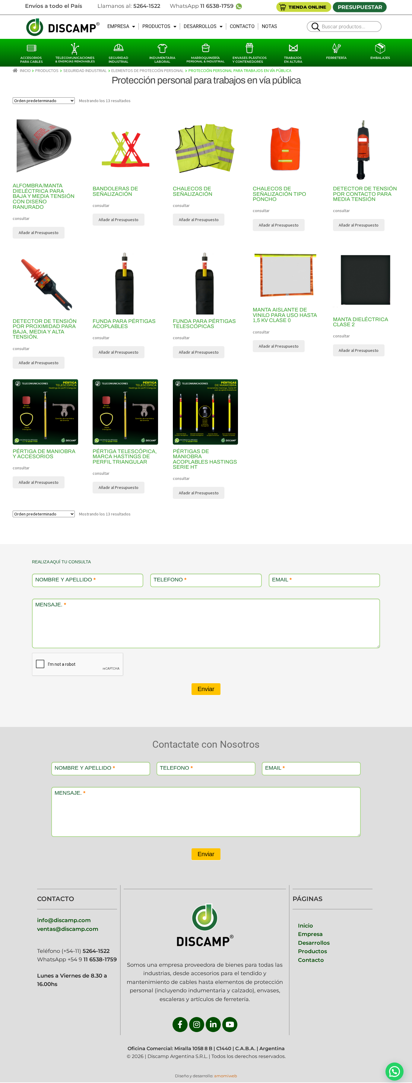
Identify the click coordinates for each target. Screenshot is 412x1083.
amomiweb (225, 1076)
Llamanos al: (128, 6)
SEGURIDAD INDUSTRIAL (85, 70)
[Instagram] (196, 1024)
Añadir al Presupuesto (39, 232)
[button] (394, 1072)
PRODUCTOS (156, 26)
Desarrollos (314, 943)
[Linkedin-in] (213, 1024)
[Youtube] (229, 1024)
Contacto (311, 960)
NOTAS (269, 26)
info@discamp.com (64, 920)
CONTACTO (242, 26)
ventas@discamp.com (67, 929)
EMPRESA (118, 26)
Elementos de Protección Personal (147, 70)
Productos (312, 951)
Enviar (206, 689)
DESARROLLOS (200, 26)
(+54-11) (84, 951)
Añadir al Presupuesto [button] (118, 219)
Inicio (25, 70)
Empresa (310, 934)
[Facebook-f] (180, 1024)
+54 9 (92, 959)
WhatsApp (202, 6)
